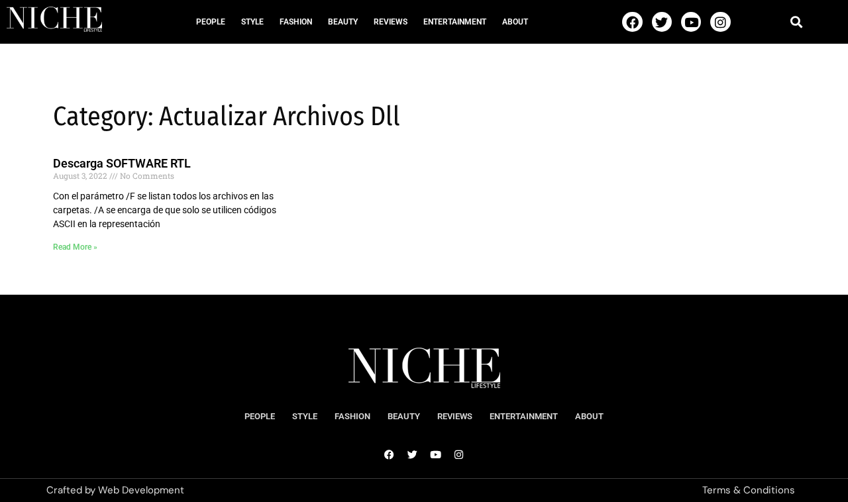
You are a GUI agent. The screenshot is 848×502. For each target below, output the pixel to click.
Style (252, 21)
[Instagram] (720, 22)
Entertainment (454, 21)
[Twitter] (662, 22)
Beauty (343, 21)
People (210, 21)
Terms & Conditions (748, 490)
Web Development (141, 490)
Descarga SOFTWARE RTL (122, 163)
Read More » (75, 247)
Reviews (390, 21)
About (515, 21)
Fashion (296, 21)
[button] (796, 21)
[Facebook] (632, 22)
